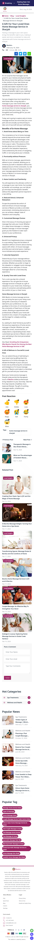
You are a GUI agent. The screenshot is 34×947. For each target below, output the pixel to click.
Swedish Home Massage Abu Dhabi (14, 857)
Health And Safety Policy (25, 903)
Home (6, 16)
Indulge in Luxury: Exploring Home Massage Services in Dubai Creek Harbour (14, 636)
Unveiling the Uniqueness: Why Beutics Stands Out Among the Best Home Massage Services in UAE (17, 344)
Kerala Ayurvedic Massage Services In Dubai (14, 848)
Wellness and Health (14, 703)
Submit (7, 678)
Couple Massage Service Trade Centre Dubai (16, 819)
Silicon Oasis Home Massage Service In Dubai (15, 824)
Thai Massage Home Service (11, 832)
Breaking (8, 3)
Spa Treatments (13, 698)
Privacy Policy (22, 898)
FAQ (4, 898)
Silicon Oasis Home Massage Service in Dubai (22, 790)
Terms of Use (22, 901)
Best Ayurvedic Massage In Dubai (13, 844)
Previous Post (8, 440)
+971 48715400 (10, 920)
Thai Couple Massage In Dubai (12, 829)
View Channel (9, 925)
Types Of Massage (8, 811)
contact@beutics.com (11, 923)
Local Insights (21, 16)
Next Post (27, 440)
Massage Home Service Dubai (12, 808)
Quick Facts (6, 901)
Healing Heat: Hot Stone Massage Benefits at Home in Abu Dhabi (23, 3)
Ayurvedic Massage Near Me (12, 840)
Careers (5, 906)
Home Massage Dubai (10, 815)
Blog (12, 16)
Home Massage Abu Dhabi (11, 853)
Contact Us (9, 918)
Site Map (5, 908)
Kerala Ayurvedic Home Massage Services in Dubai (21, 763)
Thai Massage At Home (10, 836)
